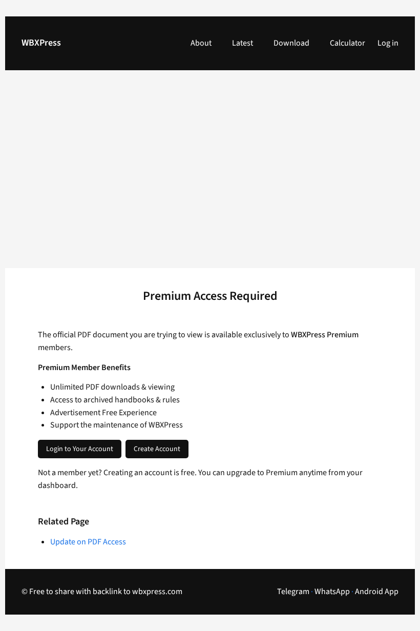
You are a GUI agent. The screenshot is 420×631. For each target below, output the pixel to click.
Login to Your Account (79, 449)
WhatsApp (332, 591)
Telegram (293, 591)
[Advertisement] (210, 175)
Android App (376, 591)
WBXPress (41, 42)
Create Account (157, 449)
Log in (387, 43)
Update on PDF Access (88, 541)
